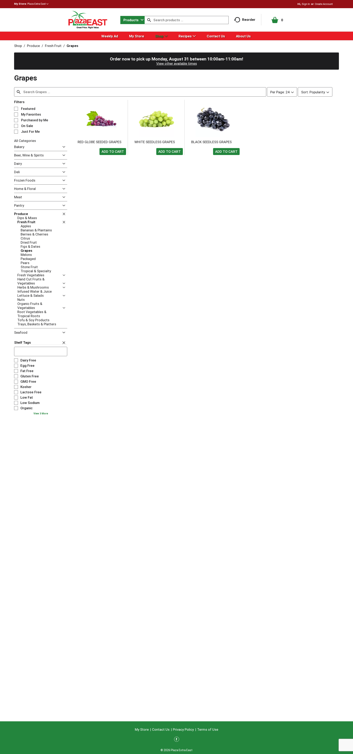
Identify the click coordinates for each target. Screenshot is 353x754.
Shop (18, 46)
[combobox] (132, 20)
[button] (37, 3)
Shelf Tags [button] (22, 343)
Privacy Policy (183, 729)
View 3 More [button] (41, 413)
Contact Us (161, 729)
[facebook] (176, 740)
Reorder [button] (248, 20)
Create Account (324, 4)
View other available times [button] (176, 63)
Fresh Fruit (53, 46)
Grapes (72, 46)
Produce (33, 46)
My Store (142, 729)
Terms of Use (207, 729)
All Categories (25, 141)
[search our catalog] (149, 20)
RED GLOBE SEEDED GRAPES (99, 142)
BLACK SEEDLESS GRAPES (211, 142)
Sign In (306, 4)
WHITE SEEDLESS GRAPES (154, 142)
